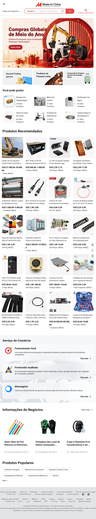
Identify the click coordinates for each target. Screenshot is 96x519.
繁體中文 (35, 499)
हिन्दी (46, 501)
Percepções (60, 494)
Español (61, 499)
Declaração (34, 492)
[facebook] (83, 494)
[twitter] (89, 494)
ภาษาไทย (54, 501)
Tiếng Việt (71, 501)
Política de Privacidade (64, 492)
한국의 (20, 501)
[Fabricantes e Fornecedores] (48, 4)
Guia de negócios (73, 494)
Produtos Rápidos (25, 494)
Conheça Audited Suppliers (43, 494)
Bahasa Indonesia (85, 501)
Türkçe (62, 501)
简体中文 (25, 499)
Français (52, 499)
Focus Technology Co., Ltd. (45, 506)
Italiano (89, 499)
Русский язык (10, 501)
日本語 (43, 499)
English (16, 499)
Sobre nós (23, 492)
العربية (28, 501)
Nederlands (37, 501)
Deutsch (70, 499)
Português (79, 499)
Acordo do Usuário (47, 492)
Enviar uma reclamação (8, 492)
